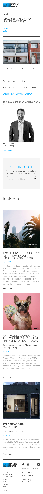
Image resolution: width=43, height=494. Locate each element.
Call (4, 151)
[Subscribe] (34, 179)
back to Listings (6, 29)
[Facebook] (23, 464)
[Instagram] (28, 464)
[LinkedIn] (33, 464)
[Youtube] (38, 464)
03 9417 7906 (28, 473)
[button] (37, 52)
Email (9, 151)
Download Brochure (24, 94)
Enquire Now (8, 94)
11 (3, 72)
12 (7, 72)
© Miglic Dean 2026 (26, 469)
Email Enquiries (28, 475)
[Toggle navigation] (38, 5)
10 (36, 68)
